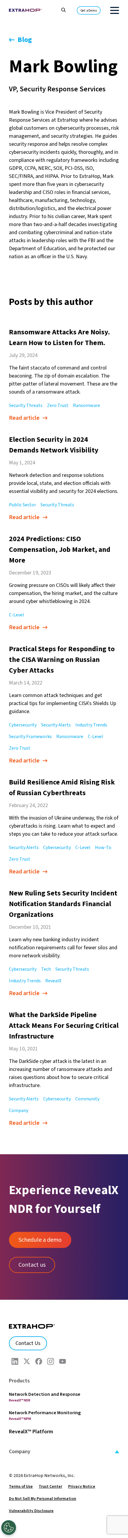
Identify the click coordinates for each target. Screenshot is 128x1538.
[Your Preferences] (8, 1527)
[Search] (60, 9)
